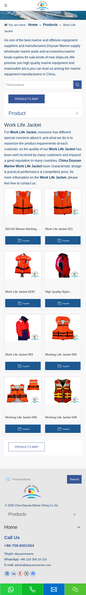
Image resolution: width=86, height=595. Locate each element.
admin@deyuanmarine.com (33, 565)
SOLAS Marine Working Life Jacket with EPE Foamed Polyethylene (21, 229)
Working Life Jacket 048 (61, 417)
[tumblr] (20, 573)
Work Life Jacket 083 (19, 354)
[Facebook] (32, 573)
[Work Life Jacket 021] (63, 202)
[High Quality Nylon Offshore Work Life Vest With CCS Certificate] (63, 265)
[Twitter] (26, 573)
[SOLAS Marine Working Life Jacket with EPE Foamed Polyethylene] (23, 202)
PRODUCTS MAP (26, 99)
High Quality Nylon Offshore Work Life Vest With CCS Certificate (60, 292)
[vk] (13, 573)
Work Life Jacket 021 (59, 229)
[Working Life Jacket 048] (63, 390)
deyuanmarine (24, 553)
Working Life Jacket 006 (21, 417)
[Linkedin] (7, 573)
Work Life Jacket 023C (20, 291)
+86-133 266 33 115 (33, 559)
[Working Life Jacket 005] (63, 328)
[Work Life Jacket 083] (23, 328)
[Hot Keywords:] (77, 85)
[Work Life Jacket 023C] (23, 265)
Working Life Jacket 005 (61, 354)
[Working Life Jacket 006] (23, 390)
